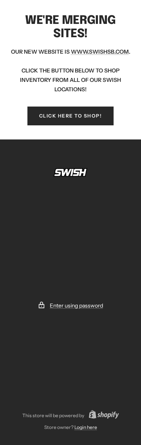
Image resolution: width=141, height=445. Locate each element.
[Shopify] (101, 415)
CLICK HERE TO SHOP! (70, 116)
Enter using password (76, 305)
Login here (85, 427)
